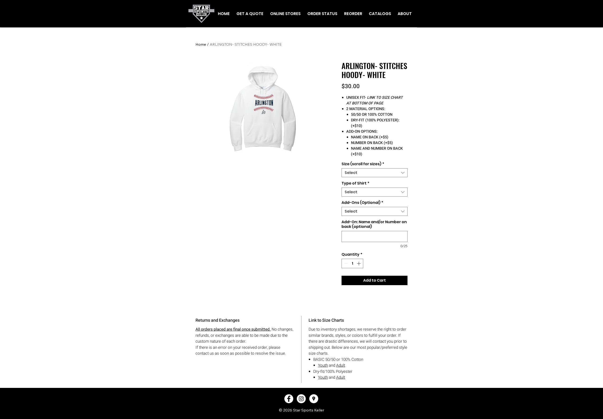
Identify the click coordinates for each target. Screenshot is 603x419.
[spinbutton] (352, 263)
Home (201, 44)
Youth (323, 365)
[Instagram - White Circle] (301, 398)
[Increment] (359, 263)
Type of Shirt (355, 183)
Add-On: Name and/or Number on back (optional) (374, 224)
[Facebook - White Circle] (288, 398)
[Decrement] (345, 263)
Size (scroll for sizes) (363, 164)
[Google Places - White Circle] (313, 398)
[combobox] (374, 172)
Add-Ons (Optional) (362, 202)
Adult (340, 365)
